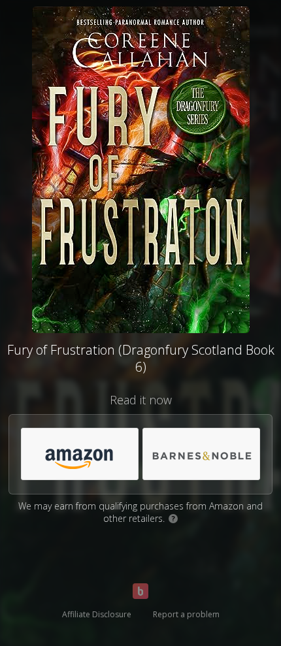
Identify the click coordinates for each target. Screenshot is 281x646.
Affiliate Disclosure (96, 614)
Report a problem (186, 614)
